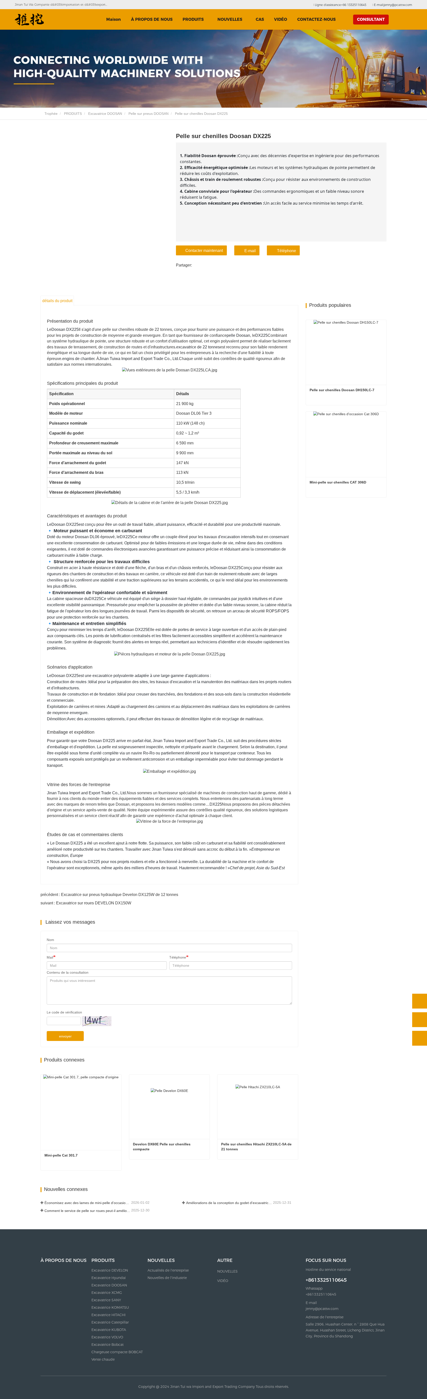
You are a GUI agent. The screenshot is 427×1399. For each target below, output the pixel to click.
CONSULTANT (371, 19)
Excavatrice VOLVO (107, 1337)
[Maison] (29, 19)
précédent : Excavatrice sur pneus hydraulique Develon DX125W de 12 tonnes (109, 894)
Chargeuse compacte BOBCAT (117, 1352)
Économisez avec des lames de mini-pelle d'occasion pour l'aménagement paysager (87, 1203)
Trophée (50, 114)
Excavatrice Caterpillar (110, 1322)
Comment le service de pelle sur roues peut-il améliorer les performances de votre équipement (87, 1211)
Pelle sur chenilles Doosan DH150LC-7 (342, 390)
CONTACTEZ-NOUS (316, 19)
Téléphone (286, 251)
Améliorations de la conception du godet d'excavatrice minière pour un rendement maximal (229, 1203)
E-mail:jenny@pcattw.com (392, 5)
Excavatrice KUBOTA (108, 1329)
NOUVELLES (161, 1260)
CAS (260, 19)
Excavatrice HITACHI (108, 1315)
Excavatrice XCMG (106, 1292)
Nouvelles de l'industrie (167, 1278)
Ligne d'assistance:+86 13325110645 (340, 5)
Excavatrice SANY (106, 1300)
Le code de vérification (64, 1012)
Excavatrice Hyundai (108, 1278)
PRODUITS (73, 114)
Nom (50, 940)
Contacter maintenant (204, 250)
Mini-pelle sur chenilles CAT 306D (338, 482)
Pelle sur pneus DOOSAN (148, 114)
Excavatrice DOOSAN (105, 114)
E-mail (250, 251)
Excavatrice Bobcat (107, 1344)
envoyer (65, 1036)
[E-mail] (419, 1019)
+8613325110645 (326, 1280)
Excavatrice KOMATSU (110, 1307)
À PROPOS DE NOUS (151, 19)
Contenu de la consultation (67, 972)
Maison (113, 19)
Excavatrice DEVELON (109, 1270)
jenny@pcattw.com (322, 1308)
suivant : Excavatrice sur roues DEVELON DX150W (86, 903)
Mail (50, 957)
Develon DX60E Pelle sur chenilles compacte (162, 1146)
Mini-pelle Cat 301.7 (61, 1155)
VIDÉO (280, 19)
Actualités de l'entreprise (168, 1270)
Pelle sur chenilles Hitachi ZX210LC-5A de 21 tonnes (257, 1146)
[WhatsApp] (419, 1001)
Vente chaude (103, 1359)
